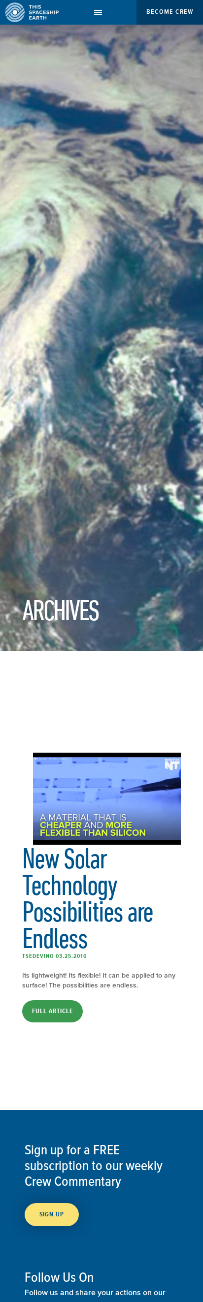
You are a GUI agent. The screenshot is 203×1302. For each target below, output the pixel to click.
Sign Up (51, 1214)
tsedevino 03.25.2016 (54, 956)
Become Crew (169, 11)
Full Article (52, 1011)
